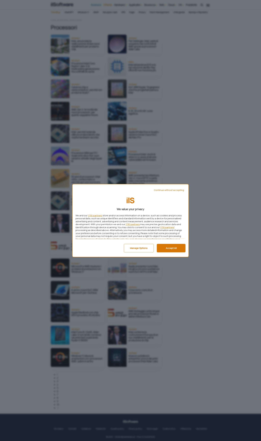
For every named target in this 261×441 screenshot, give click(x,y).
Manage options (139, 248)
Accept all (171, 248)
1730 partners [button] (95, 215)
